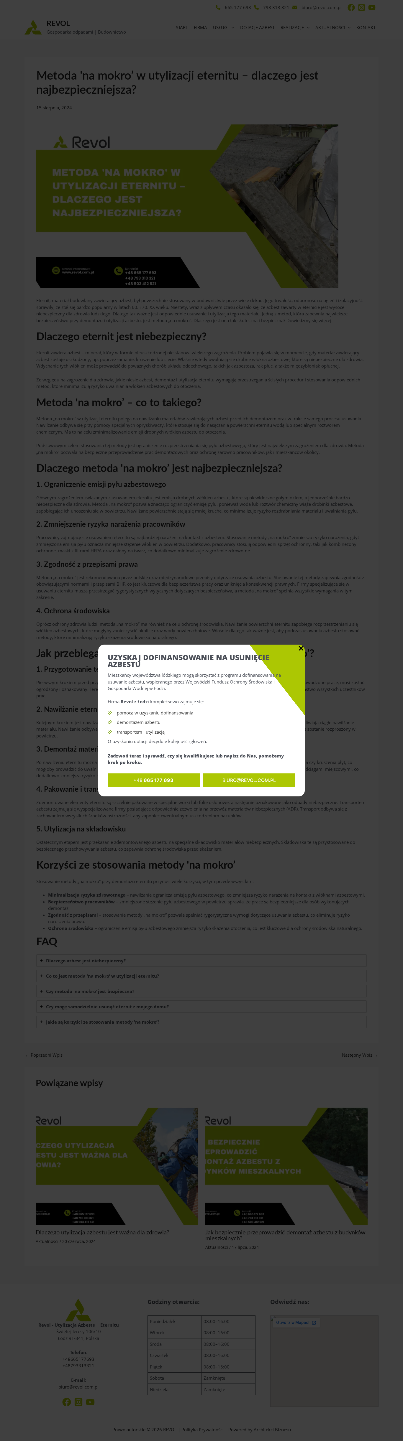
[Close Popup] (301, 649)
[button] (154, 780)
